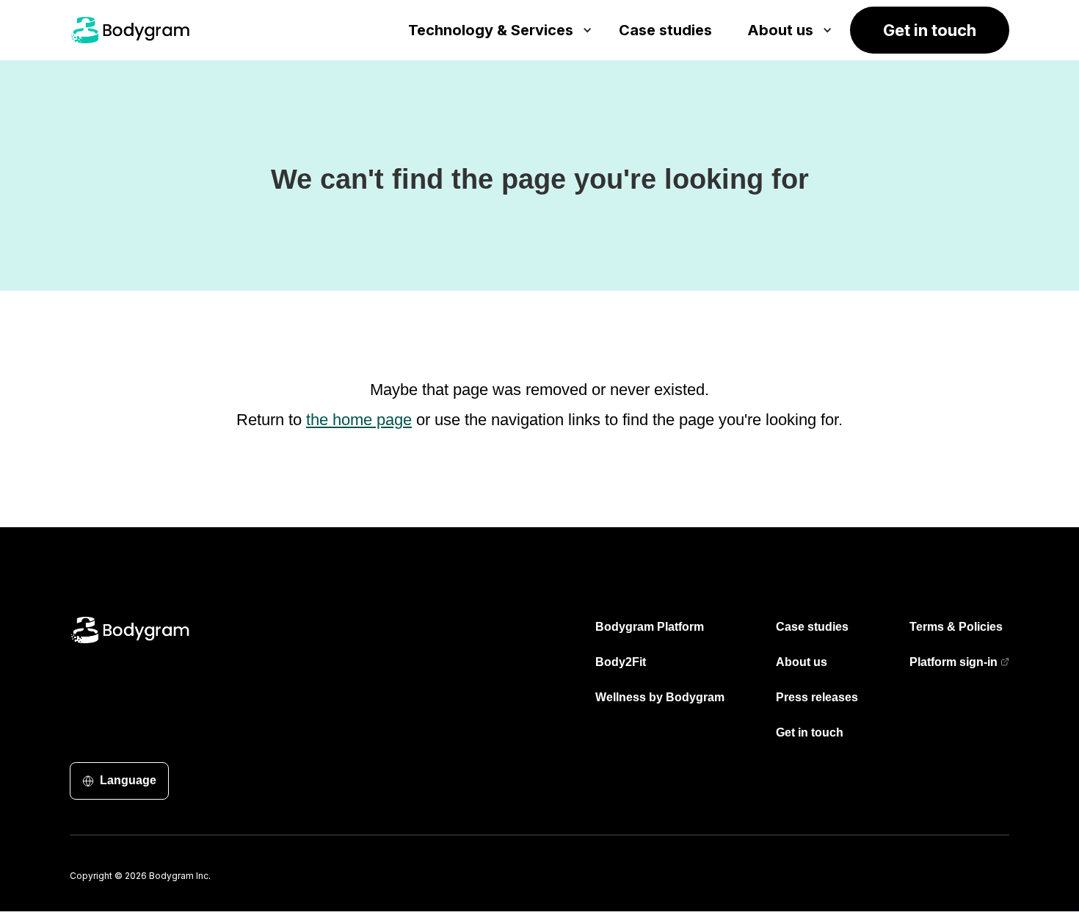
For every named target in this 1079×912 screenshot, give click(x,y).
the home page (359, 419)
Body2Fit (620, 662)
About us (801, 662)
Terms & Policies (956, 626)
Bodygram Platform (649, 626)
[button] (495, 30)
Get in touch (809, 732)
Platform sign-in (953, 662)
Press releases (817, 697)
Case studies (812, 626)
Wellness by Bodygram (659, 697)
